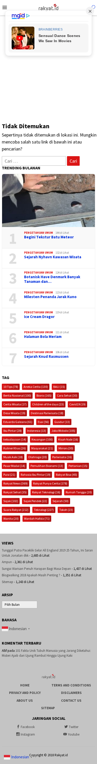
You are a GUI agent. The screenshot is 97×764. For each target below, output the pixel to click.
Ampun (7, 562)
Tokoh (66, 510)
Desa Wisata (14, 413)
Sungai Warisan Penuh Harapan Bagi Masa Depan (36, 568)
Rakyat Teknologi (46, 492)
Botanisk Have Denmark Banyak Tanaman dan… (52, 279)
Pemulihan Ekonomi (47, 466)
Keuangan (42, 439)
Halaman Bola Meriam (43, 336)
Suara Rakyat (15, 510)
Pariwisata (62, 457)
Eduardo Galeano (17, 422)
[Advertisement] (48, 66)
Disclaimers (71, 693)
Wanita (11, 518)
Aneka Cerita (36, 387)
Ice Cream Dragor (39, 316)
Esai (43, 422)
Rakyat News (15, 483)
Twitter (73, 727)
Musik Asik (13, 457)
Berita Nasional (17, 395)
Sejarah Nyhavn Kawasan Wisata (52, 257)
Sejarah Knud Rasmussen (46, 356)
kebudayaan (14, 439)
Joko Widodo (63, 431)
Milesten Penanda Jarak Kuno (50, 296)
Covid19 (77, 404)
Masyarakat (42, 448)
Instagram (28, 734)
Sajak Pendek (35, 501)
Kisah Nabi (68, 439)
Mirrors (65, 448)
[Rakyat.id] (48, 7)
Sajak (10, 501)
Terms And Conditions (71, 685)
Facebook (28, 727)
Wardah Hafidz (37, 518)
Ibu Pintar (12, 431)
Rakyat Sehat (15, 492)
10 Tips (10, 387)
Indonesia (36, 431)
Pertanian (78, 466)
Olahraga (37, 457)
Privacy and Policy (25, 693)
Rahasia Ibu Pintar (35, 474)
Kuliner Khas (14, 448)
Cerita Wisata (15, 404)
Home (24, 685)
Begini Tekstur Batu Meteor (49, 237)
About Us (25, 700)
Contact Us (71, 700)
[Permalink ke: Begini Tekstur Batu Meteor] (48, 200)
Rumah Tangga (79, 492)
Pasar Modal (14, 466)
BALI (59, 387)
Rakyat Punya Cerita (50, 483)
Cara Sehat (67, 395)
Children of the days (48, 404)
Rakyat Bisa (66, 474)
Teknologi (44, 510)
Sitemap (7, 582)
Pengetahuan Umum (38, 233)
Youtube (73, 734)
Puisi (9, 474)
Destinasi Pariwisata (47, 413)
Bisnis (43, 395)
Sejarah (61, 501)
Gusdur (62, 422)
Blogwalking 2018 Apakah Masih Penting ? (31, 575)
